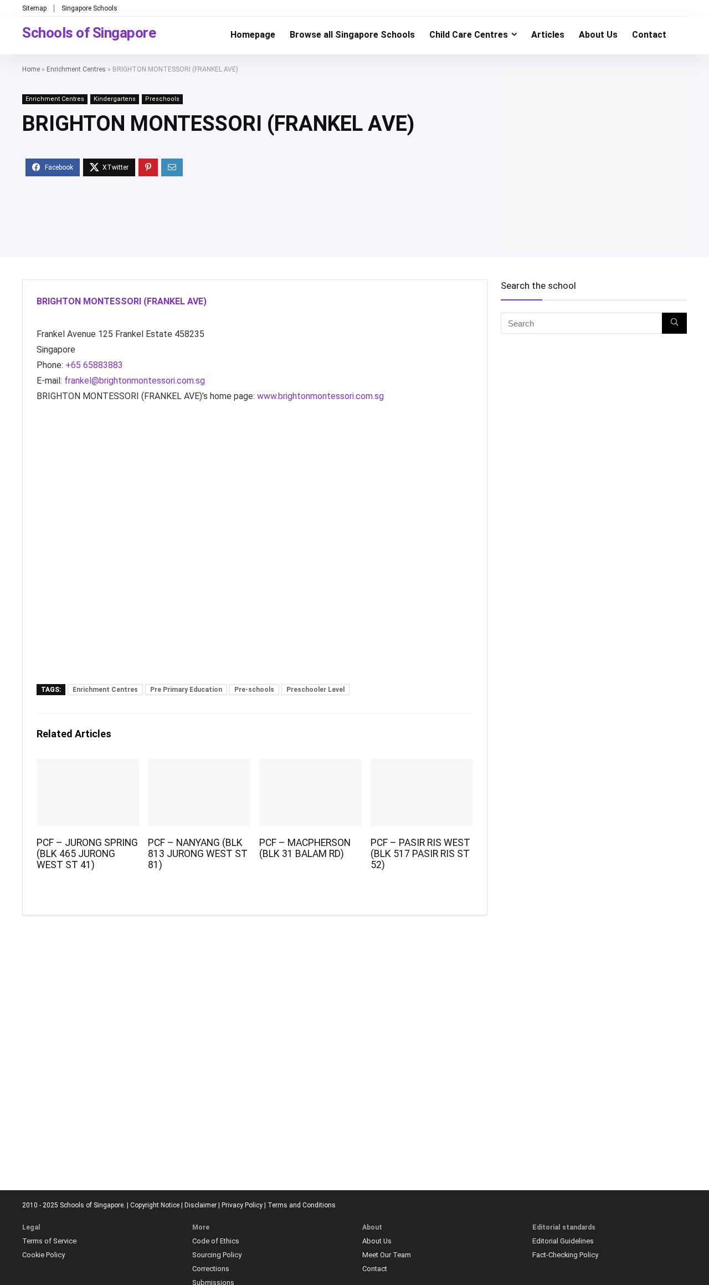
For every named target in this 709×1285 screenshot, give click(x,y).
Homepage (252, 34)
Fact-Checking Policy (565, 1255)
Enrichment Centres (76, 69)
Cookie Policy (43, 1255)
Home (31, 69)
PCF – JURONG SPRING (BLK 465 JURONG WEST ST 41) (87, 853)
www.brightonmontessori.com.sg (320, 396)
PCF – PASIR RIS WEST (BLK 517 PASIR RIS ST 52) (420, 853)
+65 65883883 (94, 365)
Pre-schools (254, 690)
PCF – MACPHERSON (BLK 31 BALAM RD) (305, 848)
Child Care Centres (468, 34)
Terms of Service (49, 1241)
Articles (547, 34)
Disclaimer (200, 1205)
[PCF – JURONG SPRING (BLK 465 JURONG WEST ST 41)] (88, 766)
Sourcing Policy (217, 1255)
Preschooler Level (315, 690)
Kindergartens (115, 99)
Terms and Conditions (302, 1205)
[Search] (674, 323)
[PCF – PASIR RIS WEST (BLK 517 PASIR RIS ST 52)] (422, 766)
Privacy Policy (242, 1205)
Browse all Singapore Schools (352, 34)
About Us (598, 34)
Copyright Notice (154, 1205)
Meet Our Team (386, 1255)
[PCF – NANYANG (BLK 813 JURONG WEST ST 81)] (199, 766)
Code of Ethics (215, 1241)
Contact (649, 34)
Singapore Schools (89, 8)
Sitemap (34, 8)
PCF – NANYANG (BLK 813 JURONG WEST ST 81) (198, 853)
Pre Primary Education (186, 690)
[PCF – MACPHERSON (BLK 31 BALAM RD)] (310, 766)
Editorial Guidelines (563, 1241)
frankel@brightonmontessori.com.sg (134, 380)
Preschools (162, 99)
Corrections (210, 1268)
